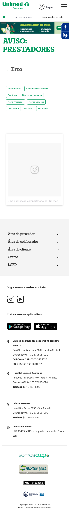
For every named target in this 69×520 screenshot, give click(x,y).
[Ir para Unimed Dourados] (16, 7)
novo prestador (15, 101)
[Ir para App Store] (45, 326)
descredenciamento (32, 95)
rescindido (13, 108)
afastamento (14, 88)
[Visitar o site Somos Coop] (33, 455)
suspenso (43, 108)
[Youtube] (20, 299)
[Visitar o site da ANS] (33, 469)
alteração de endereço (37, 88)
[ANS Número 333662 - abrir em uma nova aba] (34, 493)
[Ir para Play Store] (19, 326)
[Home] (5, 17)
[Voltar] (8, 69)
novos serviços (36, 101)
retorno (28, 108)
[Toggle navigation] (64, 7)
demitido (12, 95)
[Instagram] (10, 299)
